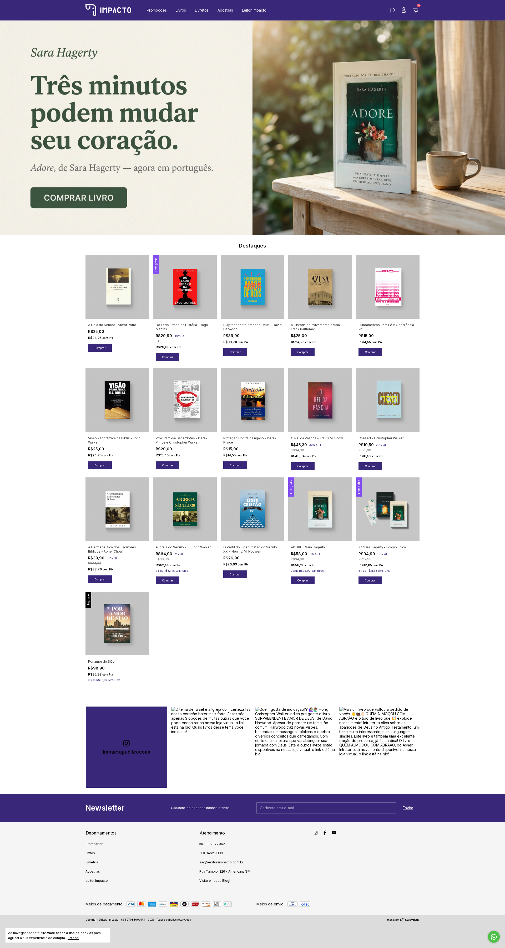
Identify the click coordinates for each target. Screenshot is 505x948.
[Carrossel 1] (252, 127)
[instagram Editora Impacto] (316, 833)
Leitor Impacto (254, 10)
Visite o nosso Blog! (214, 881)
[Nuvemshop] (403, 920)
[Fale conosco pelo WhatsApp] (494, 937)
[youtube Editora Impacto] (334, 833)
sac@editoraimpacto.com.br (221, 862)
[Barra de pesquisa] (392, 11)
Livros (181, 10)
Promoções (157, 10)
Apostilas (225, 10)
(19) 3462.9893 (211, 853)
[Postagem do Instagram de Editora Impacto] (211, 747)
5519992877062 (212, 844)
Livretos (202, 10)
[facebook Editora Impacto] (325, 833)
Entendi (73, 938)
